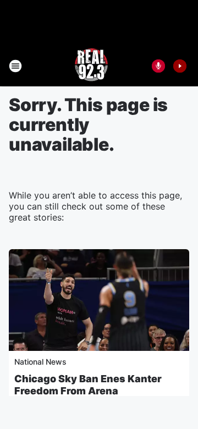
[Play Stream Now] (179, 66)
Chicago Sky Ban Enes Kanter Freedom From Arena (88, 385)
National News (40, 361)
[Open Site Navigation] (15, 66)
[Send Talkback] (158, 66)
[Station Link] (91, 66)
